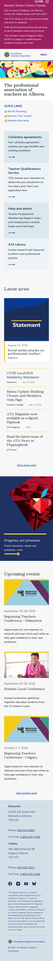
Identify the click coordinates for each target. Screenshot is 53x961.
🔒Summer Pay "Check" (18, 116)
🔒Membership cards (16, 120)
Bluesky (34, 884)
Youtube (26, 884)
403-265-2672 (25, 867)
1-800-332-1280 (30, 874)
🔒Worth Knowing (15, 111)
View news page (26, 465)
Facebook (10, 884)
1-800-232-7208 (30, 837)
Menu (43, 54)
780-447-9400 (25, 830)
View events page (26, 793)
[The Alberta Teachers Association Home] (17, 54)
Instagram (18, 884)
